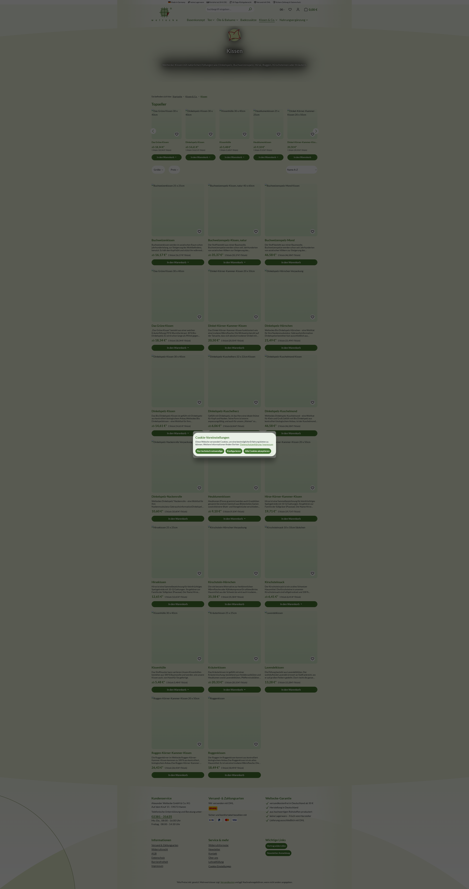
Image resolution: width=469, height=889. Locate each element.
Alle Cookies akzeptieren (257, 451)
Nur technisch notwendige (210, 451)
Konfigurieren (234, 451)
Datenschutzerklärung (250, 444)
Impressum (267, 444)
